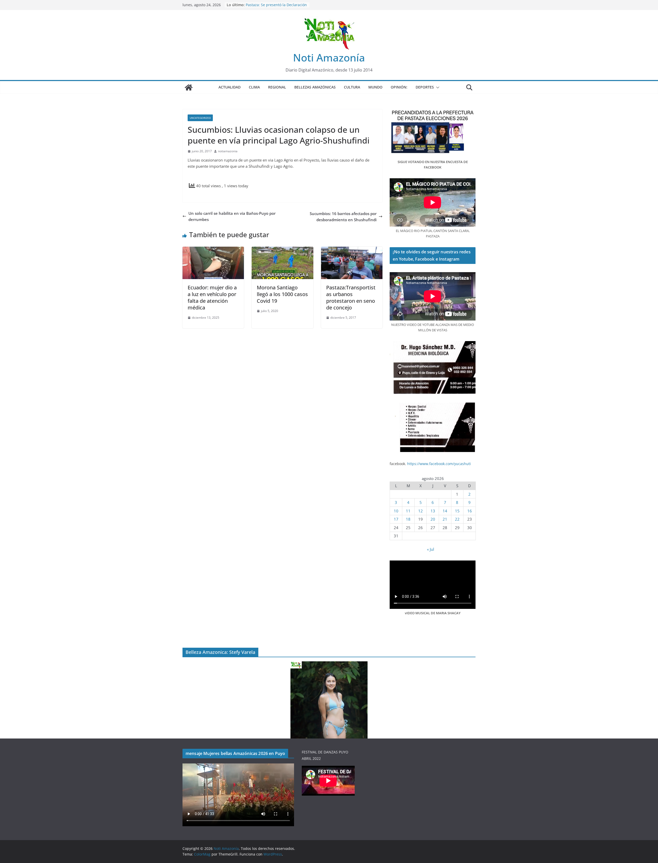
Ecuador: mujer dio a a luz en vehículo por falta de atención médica (212, 297)
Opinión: (399, 87)
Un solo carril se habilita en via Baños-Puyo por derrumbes (232, 216)
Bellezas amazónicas (315, 87)
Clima (254, 87)
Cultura (352, 87)
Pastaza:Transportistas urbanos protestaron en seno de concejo (351, 297)
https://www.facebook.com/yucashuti (439, 463)
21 (445, 519)
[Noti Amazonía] (188, 87)
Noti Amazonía (329, 57)
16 (469, 510)
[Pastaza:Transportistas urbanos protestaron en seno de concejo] (351, 249)
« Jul (430, 549)
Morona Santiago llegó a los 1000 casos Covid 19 (282, 294)
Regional (277, 87)
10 (396, 510)
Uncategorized (200, 118)
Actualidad (229, 87)
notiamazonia (227, 151)
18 (408, 519)
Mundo (375, 87)
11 (408, 510)
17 (396, 519)
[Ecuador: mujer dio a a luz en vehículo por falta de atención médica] (213, 249)
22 (457, 519)
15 (457, 510)
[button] (437, 87)
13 (433, 510)
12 (420, 510)
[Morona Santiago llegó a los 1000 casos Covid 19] (282, 249)
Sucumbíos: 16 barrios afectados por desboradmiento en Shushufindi (343, 216)
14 (445, 510)
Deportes (425, 87)
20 (433, 519)
